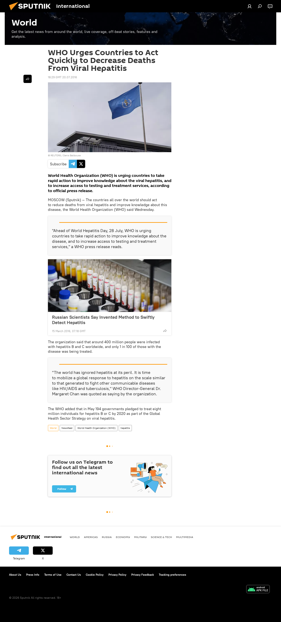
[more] (165, 331)
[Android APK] (258, 589)
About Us (15, 574)
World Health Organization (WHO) (96, 427)
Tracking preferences (172, 574)
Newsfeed (67, 427)
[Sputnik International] (31, 11)
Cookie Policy (94, 574)
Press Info (32, 574)
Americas (91, 537)
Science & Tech (161, 537)
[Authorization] (249, 6)
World (53, 427)
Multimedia (184, 537)
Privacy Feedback (142, 574)
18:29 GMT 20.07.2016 (62, 77)
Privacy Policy (117, 574)
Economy (123, 537)
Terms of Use (53, 574)
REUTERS (56, 155)
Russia (107, 537)
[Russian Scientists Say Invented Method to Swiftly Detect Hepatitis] (109, 285)
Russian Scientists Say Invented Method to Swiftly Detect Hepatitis (103, 319)
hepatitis (125, 427)
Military (140, 537)
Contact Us (73, 574)
